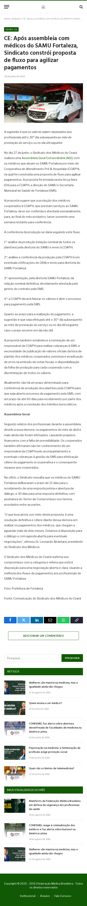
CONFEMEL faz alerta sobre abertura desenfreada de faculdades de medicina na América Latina (55, 727)
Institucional (27, 895)
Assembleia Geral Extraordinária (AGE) (47, 158)
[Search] (81, 6)
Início (7, 18)
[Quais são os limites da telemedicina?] (14, 773)
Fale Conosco (62, 895)
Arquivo (16, 18)
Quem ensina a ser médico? (45, 703)
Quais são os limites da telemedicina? (51, 768)
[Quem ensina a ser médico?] (14, 708)
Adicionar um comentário (43, 635)
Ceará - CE (11, 29)
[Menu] (6, 6)
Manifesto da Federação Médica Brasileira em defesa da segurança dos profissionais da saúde (55, 805)
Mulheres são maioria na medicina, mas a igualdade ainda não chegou (53, 685)
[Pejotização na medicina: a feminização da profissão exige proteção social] (14, 753)
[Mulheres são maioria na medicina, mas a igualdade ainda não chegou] (14, 687)
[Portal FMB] (43, 7)
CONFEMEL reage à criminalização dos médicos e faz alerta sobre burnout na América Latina (52, 829)
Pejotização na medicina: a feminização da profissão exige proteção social (54, 750)
